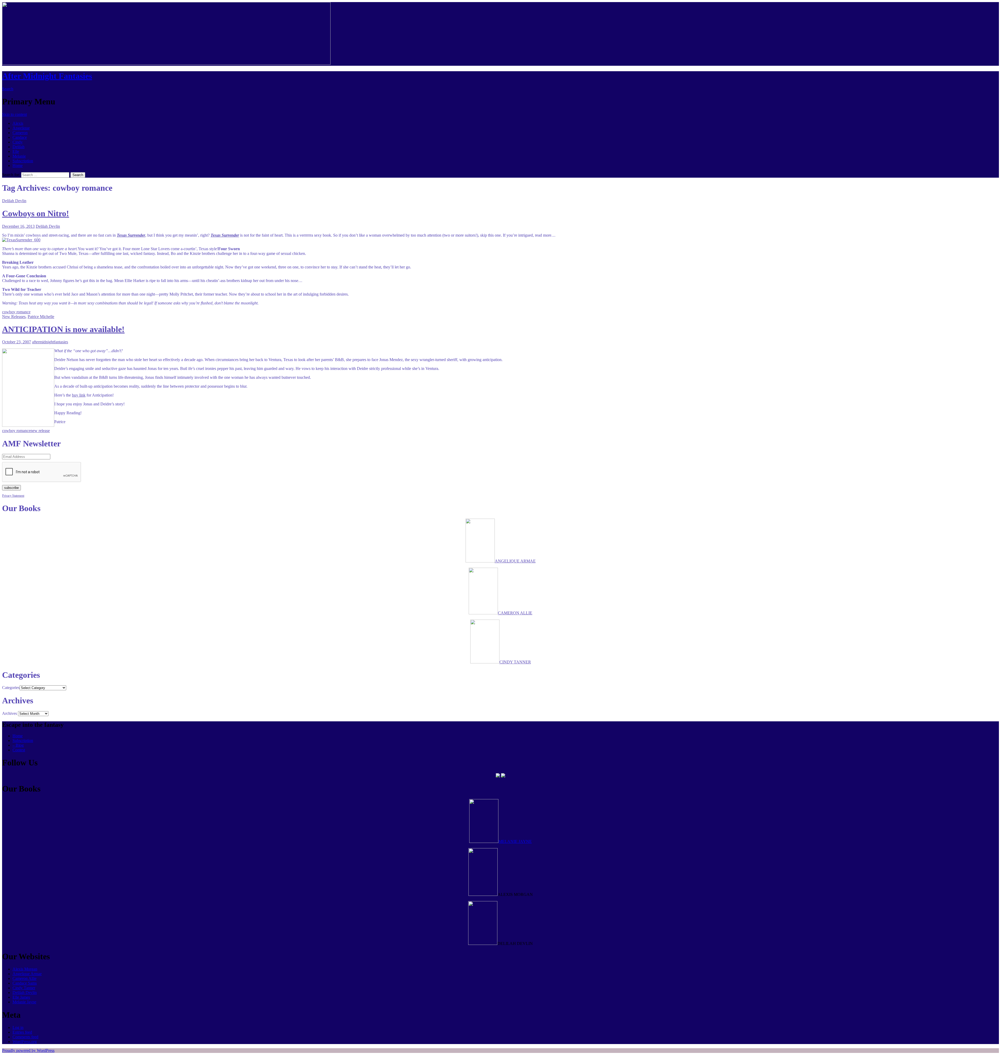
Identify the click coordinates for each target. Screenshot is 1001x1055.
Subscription (23, 161)
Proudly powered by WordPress (28, 1050)
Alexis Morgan (25, 969)
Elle (16, 151)
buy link (79, 395)
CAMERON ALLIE (515, 613)
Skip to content (14, 114)
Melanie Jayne (24, 1002)
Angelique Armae (27, 974)
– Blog (18, 745)
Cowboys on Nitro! (35, 213)
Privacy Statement (13, 495)
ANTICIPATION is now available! (63, 329)
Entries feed (22, 1032)
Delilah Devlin (14, 201)
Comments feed (25, 1037)
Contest (19, 750)
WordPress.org (25, 1041)
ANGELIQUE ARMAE (515, 561)
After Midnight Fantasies (47, 76)
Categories (11, 687)
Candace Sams (25, 983)
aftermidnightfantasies (50, 342)
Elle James (21, 997)
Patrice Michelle (41, 316)
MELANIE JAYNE (515, 841)
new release (40, 430)
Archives (9, 713)
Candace (20, 137)
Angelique (21, 128)
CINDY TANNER (515, 662)
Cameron (20, 132)
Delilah (19, 147)
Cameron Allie (24, 978)
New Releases (14, 316)
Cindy (18, 142)
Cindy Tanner (24, 988)
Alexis (18, 123)
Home (18, 165)
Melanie (19, 156)
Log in (18, 1027)
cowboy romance (16, 312)
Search (7, 89)
